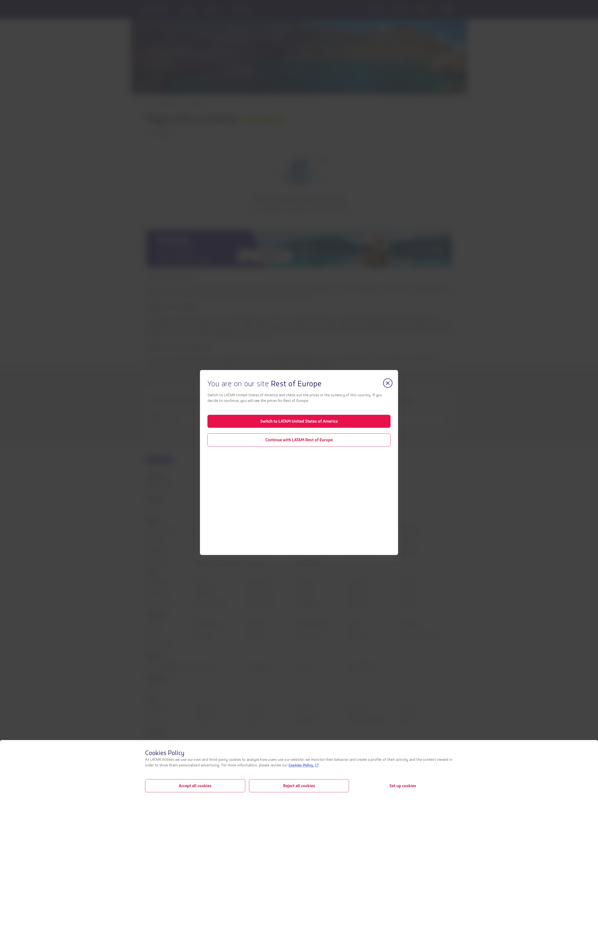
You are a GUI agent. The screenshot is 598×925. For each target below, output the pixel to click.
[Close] (388, 383)
